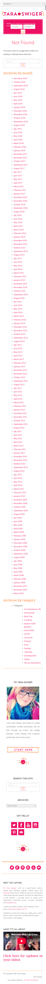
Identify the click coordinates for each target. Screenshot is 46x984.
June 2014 (18, 305)
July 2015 (18, 258)
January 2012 (19, 410)
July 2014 (18, 302)
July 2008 (18, 561)
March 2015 (19, 273)
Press (26, 645)
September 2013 (21, 338)
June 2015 (18, 262)
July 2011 (18, 431)
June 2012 (18, 392)
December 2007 (20, 586)
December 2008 (20, 543)
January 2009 (19, 539)
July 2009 (18, 518)
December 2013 (20, 327)
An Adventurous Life (32, 609)
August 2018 (19, 125)
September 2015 (21, 251)
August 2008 (19, 557)
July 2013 (18, 345)
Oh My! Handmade (31, 980)
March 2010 (19, 489)
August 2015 (19, 255)
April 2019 (18, 104)
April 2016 (18, 226)
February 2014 (20, 320)
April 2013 (18, 356)
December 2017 (20, 154)
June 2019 (18, 96)
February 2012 (20, 406)
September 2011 (21, 424)
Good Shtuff (29, 630)
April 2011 (18, 442)
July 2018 (18, 129)
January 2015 (19, 280)
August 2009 (19, 514)
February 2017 (20, 190)
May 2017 (18, 179)
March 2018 (19, 143)
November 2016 (20, 201)
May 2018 (18, 136)
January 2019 (19, 107)
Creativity (28, 620)
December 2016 (20, 197)
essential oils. (12, 903)
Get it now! (23, 32)
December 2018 (20, 111)
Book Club (28, 616)
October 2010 (19, 464)
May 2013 (18, 352)
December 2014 (20, 284)
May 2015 (18, 266)
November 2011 (20, 417)
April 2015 (18, 269)
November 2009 (20, 503)
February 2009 (20, 536)
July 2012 (18, 388)
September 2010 (21, 467)
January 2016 (19, 237)
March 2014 (19, 316)
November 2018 (20, 114)
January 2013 (19, 366)
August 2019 (19, 89)
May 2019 (18, 100)
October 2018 (19, 118)
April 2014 (18, 312)
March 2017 (19, 186)
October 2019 (19, 82)
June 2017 (18, 176)
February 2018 (20, 147)
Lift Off (27, 634)
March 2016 (19, 230)
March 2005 (19, 593)
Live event (28, 637)
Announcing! (29, 613)
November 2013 (20, 330)
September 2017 (21, 165)
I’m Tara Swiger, (10, 888)
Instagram (35, 825)
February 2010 (20, 492)
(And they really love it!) (17, 909)
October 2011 (19, 420)
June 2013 (18, 348)
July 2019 (18, 93)
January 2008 (19, 582)
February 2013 (20, 363)
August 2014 (19, 298)
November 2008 (20, 546)
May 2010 (18, 482)
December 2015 (20, 240)
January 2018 (19, 150)
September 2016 (21, 208)
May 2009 (18, 525)
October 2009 (19, 507)
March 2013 (19, 359)
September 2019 (21, 86)
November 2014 (20, 287)
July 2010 (18, 475)
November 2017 (20, 158)
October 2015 (19, 248)
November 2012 (20, 374)
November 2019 (20, 78)
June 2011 (18, 435)
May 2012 (18, 395)
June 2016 (18, 219)
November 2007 (20, 590)
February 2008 (20, 579)
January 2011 (19, 453)
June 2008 (18, 565)
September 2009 (21, 510)
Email (21, 832)
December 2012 (20, 370)
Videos (27, 659)
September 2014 (21, 294)
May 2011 (18, 438)
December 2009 (20, 500)
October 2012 (19, 377)
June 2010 (18, 478)
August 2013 (19, 341)
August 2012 (19, 384)
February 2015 (20, 276)
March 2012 (19, 402)
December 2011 (20, 413)
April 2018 (18, 140)
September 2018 (21, 122)
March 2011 (19, 446)
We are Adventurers (32, 663)
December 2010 (20, 456)
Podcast (27, 641)
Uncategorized (30, 656)
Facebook (21, 825)
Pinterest (14, 832)
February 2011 (20, 449)
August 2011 (19, 428)
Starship (27, 648)
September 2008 (21, 554)
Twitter (14, 825)
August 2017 (19, 168)
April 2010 (18, 485)
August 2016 (19, 212)
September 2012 (21, 381)
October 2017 (19, 161)
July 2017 (18, 172)
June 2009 (18, 521)
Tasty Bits (28, 652)
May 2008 (18, 568)
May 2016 (18, 222)
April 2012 (18, 399)
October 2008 (19, 550)
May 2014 (18, 309)
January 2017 (19, 194)
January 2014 (19, 323)
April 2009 (18, 529)
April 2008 (18, 572)
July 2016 (18, 215)
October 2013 (19, 334)
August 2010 (19, 471)
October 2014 (19, 291)
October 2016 (19, 204)
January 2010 (19, 496)
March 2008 (19, 575)
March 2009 (19, 532)
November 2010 (20, 460)
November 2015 (20, 244)
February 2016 (20, 233)
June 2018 (18, 132)
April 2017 (18, 183)
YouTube (28, 825)
